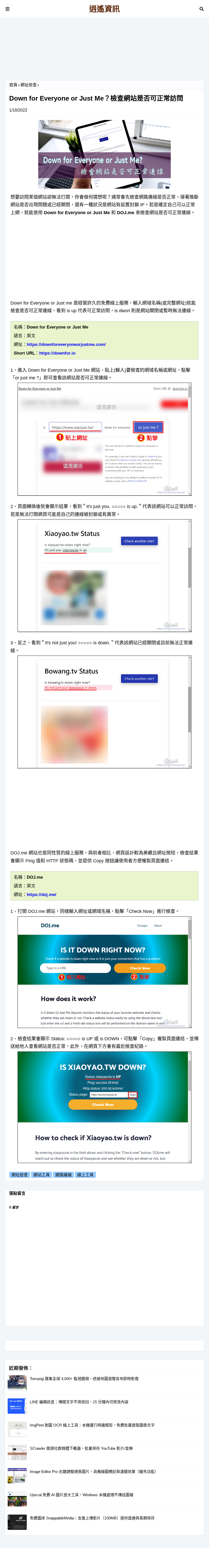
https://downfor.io (57, 353)
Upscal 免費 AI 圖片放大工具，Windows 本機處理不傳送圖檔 (81, 1495)
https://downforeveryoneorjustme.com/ (66, 344)
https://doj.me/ (41, 894)
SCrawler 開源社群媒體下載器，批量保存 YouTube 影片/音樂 (81, 1448)
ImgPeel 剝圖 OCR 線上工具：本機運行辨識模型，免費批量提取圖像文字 (92, 1425)
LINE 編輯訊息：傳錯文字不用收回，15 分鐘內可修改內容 (79, 1402)
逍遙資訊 (104, 9)
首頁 (13, 85)
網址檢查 (28, 85)
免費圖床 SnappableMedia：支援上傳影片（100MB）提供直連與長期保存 (92, 1518)
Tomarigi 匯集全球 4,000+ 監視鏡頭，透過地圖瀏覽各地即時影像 (84, 1378)
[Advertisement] (104, 51)
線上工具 (85, 1175)
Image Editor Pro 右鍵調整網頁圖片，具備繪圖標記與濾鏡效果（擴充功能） (94, 1471)
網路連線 (63, 1175)
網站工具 (41, 1175)
